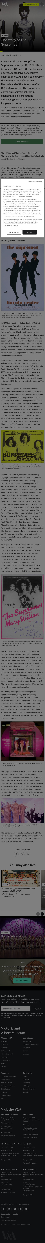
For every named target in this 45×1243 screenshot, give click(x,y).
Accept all (30, 232)
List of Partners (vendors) (10, 225)
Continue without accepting (35, 181)
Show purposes (14, 232)
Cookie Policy (37, 213)
